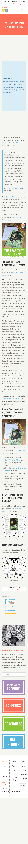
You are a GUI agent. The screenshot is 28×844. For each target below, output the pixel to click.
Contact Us (14, 771)
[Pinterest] (6, 773)
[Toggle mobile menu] (25, 9)
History (23, 766)
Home (14, 762)
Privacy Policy (14, 778)
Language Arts (23, 780)
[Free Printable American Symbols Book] (10, 601)
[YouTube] (3, 776)
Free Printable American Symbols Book (10, 608)
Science (23, 770)
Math (23, 785)
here (18, 668)
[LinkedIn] (6, 776)
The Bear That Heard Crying (11, 143)
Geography (23, 774)
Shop (23, 762)
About (14, 766)
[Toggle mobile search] (22, 9)
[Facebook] (3, 773)
